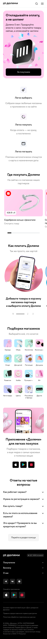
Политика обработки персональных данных (19, 617)
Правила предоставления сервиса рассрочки (20, 613)
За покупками (23, 72)
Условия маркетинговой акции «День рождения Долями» (20, 609)
